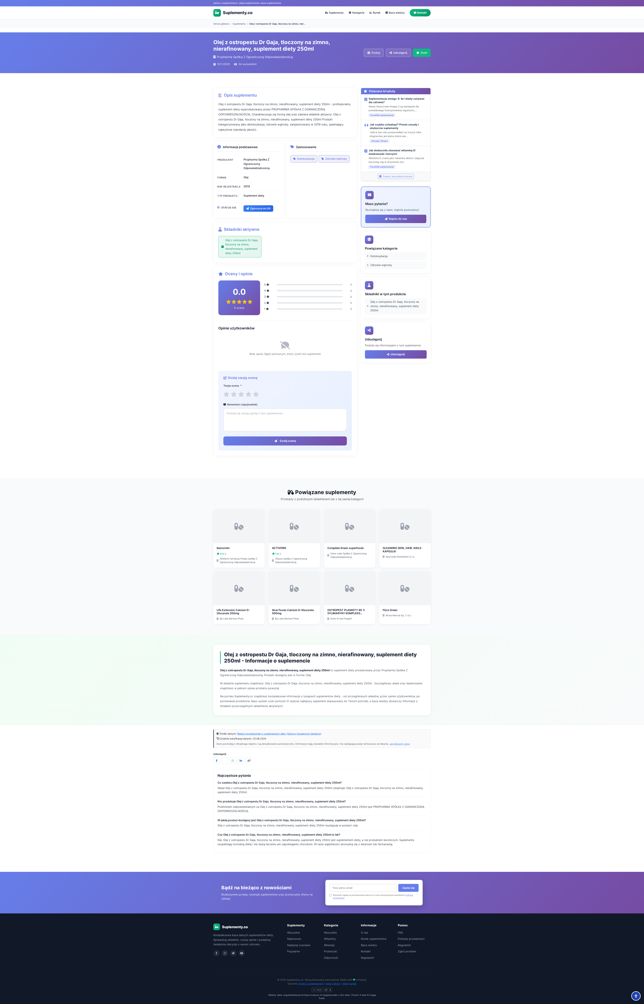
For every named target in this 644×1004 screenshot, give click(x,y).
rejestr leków (333, 983)
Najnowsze (294, 938)
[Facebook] (216, 953)
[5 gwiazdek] (256, 394)
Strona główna (221, 23)
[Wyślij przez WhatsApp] (232, 760)
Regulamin (367, 957)
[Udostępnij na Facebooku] (216, 760)
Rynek (377, 12)
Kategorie (358, 12)
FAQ (400, 932)
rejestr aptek (349, 983)
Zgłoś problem (407, 951)
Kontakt (422, 12)
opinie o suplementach (311, 983)
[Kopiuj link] (249, 760)
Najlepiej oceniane (298, 945)
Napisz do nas (398, 218)
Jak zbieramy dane (400, 744)
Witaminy (330, 938)
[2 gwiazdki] (234, 394)
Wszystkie (293, 932)
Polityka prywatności (411, 938)
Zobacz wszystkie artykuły (397, 176)
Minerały (329, 945)
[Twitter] (233, 953)
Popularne (293, 951)
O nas (364, 932)
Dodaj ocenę (288, 440)
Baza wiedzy (397, 12)
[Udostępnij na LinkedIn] (240, 760)
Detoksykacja (305, 158)
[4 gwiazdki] (249, 394)
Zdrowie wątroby (336, 158)
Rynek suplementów (373, 938)
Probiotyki (330, 951)
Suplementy (336, 12)
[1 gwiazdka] (226, 394)
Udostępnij (398, 354)
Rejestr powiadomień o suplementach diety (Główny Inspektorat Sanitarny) (279, 733)
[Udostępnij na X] (224, 760)
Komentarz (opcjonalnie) (242, 404)
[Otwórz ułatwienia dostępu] (636, 996)
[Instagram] (225, 953)
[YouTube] (241, 953)
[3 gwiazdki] (241, 394)
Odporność (331, 957)
